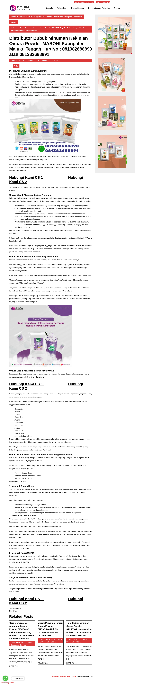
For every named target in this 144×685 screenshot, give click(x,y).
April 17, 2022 (17, 60)
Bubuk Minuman (77, 8)
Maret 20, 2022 (74, 639)
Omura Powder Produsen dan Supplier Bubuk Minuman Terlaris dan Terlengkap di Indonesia (46, 17)
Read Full (14, 666)
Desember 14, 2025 (47, 639)
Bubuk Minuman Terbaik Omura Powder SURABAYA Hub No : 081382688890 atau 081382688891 (50, 629)
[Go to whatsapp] (5, 678)
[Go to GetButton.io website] (5, 682)
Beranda (49, 8)
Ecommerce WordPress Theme (63, 676)
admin (30, 60)
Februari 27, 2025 (18, 642)
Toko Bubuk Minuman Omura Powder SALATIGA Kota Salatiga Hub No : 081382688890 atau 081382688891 (79, 629)
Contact (117, 8)
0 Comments (14, 645)
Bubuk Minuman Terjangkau (99, 8)
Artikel (13, 22)
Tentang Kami (62, 8)
